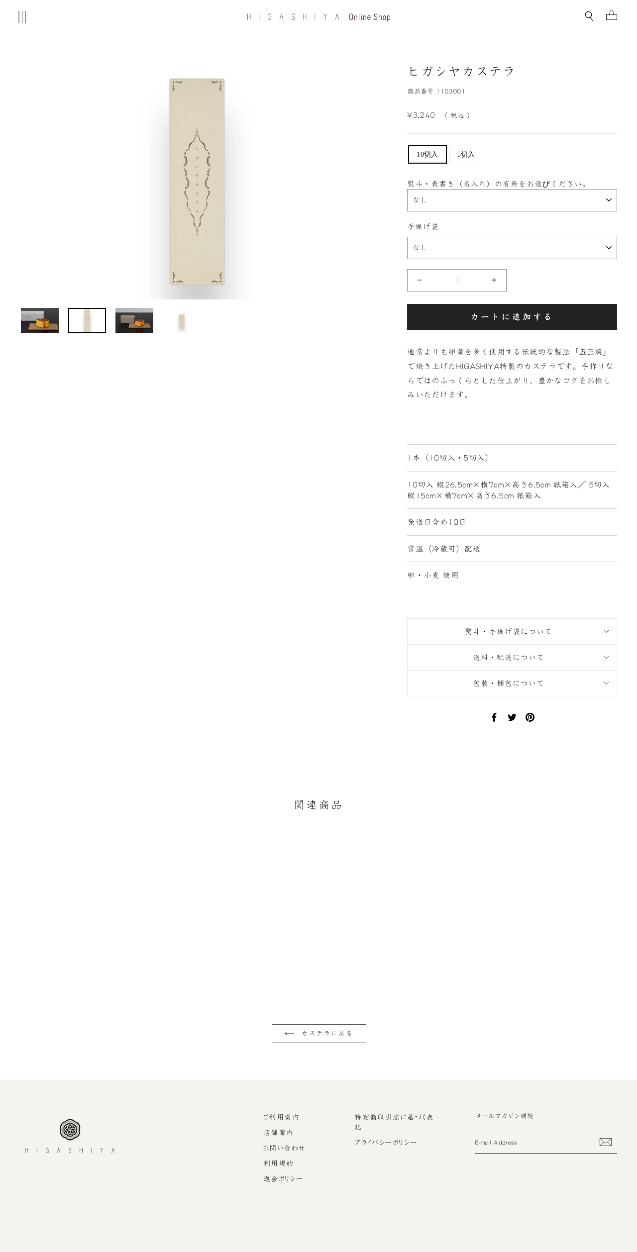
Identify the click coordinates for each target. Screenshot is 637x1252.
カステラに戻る (325, 1033)
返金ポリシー (283, 1178)
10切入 (427, 154)
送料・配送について (508, 657)
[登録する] (605, 1142)
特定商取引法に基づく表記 (394, 1122)
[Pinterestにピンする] (530, 716)
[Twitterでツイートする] (512, 716)
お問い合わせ (284, 1148)
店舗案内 (278, 1132)
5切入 (466, 154)
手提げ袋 (423, 226)
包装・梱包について (508, 683)
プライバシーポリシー (385, 1142)
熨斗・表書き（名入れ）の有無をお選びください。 (498, 184)
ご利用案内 (281, 1117)
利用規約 (278, 1163)
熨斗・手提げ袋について (508, 631)
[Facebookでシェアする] (494, 716)
